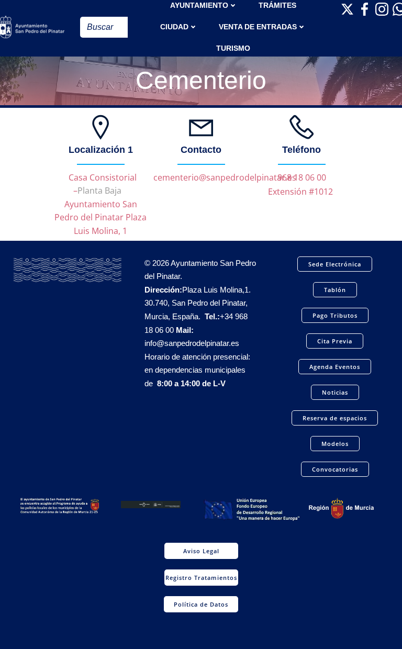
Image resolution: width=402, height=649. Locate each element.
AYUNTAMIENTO (199, 5)
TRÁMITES (277, 5)
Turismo (233, 48)
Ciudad (174, 27)
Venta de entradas (258, 27)
